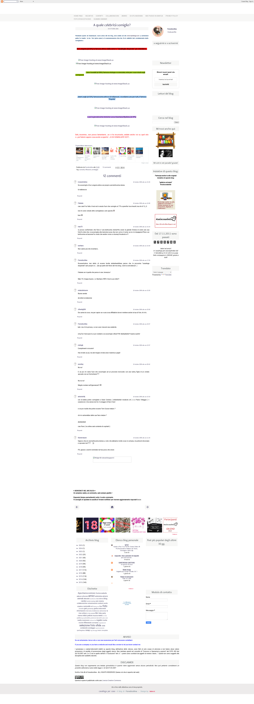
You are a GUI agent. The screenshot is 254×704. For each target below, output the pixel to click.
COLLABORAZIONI (112, 16)
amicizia (98, 596)
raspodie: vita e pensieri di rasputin (127, 556)
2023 (81, 551)
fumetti (81, 608)
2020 (81, 561)
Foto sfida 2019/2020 (82, 19)
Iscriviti (166, 84)
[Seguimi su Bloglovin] (160, 54)
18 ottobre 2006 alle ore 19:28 (141, 290)
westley (80, 364)
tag (91, 630)
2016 (81, 573)
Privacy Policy (172, 16)
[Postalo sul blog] (118, 168)
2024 (81, 548)
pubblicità (93, 618)
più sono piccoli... (126, 557)
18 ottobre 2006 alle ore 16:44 (141, 246)
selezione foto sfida (90, 625)
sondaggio (95, 169)
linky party (102, 613)
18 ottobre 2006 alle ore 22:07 (141, 345)
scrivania (95, 623)
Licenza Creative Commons (111, 680)
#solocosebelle (101, 593)
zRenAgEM (82, 309)
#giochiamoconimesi (86, 593)
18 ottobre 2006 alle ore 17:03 (141, 260)
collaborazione (82, 603)
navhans (81, 246)
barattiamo (93, 598)
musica (95, 616)
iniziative (89, 16)
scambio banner (100, 19)
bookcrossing (90, 601)
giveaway (90, 608)
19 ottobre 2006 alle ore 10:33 (141, 396)
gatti (85, 608)
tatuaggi (95, 630)
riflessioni (88, 169)
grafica (96, 608)
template (105, 630)
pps (83, 618)
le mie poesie (90, 613)
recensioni (85, 620)
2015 (81, 576)
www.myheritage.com (133, 35)
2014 (81, 579)
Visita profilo (171, 32)
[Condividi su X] (120, 168)
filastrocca (96, 606)
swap (87, 630)
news (100, 615)
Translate (168, 275)
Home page (78, 16)
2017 (81, 570)
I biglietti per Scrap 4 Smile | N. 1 (126, 571)
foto (105, 606)
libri (96, 613)
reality (79, 620)
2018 (81, 567)
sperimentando (100, 628)
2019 (81, 564)
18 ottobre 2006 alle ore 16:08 (141, 203)
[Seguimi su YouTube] (165, 54)
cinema (101, 601)
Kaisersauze (82, 438)
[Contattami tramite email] (171, 54)
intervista (89, 611)
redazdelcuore (83, 290)
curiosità (82, 169)
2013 (81, 582)
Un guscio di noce (127, 564)
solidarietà (84, 628)
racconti (99, 618)
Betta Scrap (127, 570)
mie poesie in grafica (154, 16)
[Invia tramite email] (116, 168)
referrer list (93, 620)
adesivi (79, 596)
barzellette (99, 599)
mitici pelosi (87, 615)
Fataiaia (80, 203)
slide (103, 626)
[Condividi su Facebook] (122, 168)
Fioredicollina (82, 260)
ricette (105, 620)
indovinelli (102, 608)
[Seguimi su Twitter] (168, 49)
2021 (81, 558)
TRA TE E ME (126, 578)
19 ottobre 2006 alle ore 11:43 (141, 438)
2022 (81, 554)
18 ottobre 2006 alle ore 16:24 (141, 226)
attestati (86, 599)
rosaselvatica (82, 182)
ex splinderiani (136, 16)
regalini (99, 620)
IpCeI (127, 545)
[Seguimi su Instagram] (163, 49)
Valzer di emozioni (126, 577)
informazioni (81, 611)
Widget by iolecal (144, 162)
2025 (81, 545)
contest (100, 603)
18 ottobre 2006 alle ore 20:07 (141, 324)
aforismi (85, 596)
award (124, 16)
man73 (80, 227)
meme (80, 616)
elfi (92, 606)
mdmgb (80, 345)
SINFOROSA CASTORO (127, 563)
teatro (100, 630)
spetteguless (81, 630)
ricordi (81, 623)
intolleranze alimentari (99, 611)
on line (105, 615)
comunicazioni (92, 603)
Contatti (99, 16)
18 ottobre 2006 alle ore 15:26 (141, 182)
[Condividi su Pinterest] (124, 168)
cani (97, 601)
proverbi (87, 618)
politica (79, 618)
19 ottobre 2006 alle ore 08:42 (141, 364)
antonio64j (81, 397)
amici (91, 595)
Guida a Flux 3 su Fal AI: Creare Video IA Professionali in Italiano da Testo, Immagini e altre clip (127, 549)
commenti (106, 167)
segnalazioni (102, 623)
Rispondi (79, 196)
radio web (105, 618)
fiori (101, 606)
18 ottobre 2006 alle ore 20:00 (141, 309)
